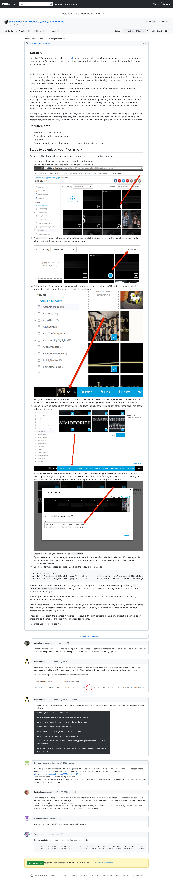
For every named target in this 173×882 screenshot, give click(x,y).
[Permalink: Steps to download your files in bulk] (28, 149)
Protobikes (39, 792)
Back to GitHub (70, 4)
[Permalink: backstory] (28, 53)
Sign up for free (35, 863)
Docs (91, 875)
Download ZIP (162, 31)
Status (74, 875)
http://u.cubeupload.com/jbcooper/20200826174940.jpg (57, 774)
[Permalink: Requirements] (28, 126)
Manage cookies (108, 875)
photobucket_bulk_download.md (44, 21)
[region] (86, 338)
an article (69, 58)
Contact (97, 875)
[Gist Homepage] (9, 4)
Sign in (156, 4)
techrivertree (39, 661)
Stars (40, 31)
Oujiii (36, 818)
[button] (148, 31)
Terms (53, 875)
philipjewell (16, 21)
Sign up (166, 4)
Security (67, 875)
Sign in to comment (105, 863)
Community (83, 875)
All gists (58, 4)
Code (10, 31)
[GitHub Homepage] (31, 875)
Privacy (59, 875)
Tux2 (36, 834)
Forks (55, 31)
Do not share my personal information (129, 875)
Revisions (24, 31)
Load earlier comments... (90, 636)
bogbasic (38, 763)
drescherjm (39, 643)
